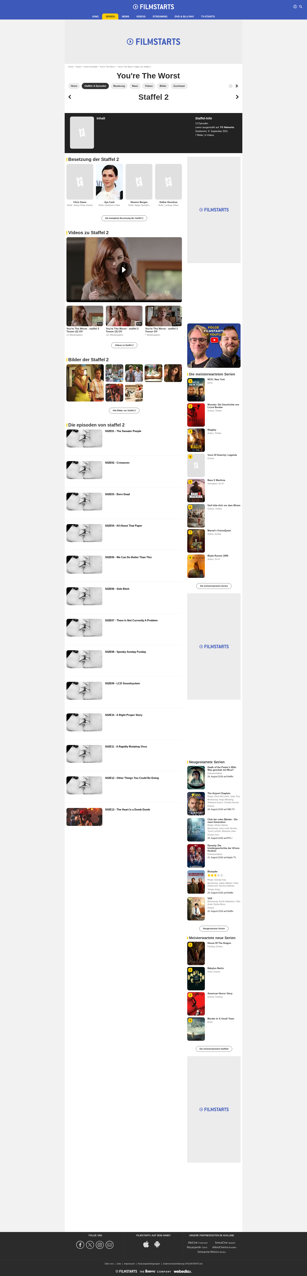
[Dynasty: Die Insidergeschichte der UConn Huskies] (196, 856)
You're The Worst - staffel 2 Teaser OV (161, 330)
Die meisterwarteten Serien (214, 586)
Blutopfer (213, 871)
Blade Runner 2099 (218, 555)
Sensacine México (208, 1251)
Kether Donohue (168, 202)
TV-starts (208, 16)
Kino (95, 16)
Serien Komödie (90, 67)
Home (70, 67)
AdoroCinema (220, 1247)
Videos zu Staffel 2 (88, 232)
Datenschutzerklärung (173, 1264)
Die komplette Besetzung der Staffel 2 (124, 218)
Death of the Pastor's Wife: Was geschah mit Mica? (222, 768)
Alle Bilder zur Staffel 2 (124, 410)
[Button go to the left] (230, 86)
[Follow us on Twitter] (90, 1245)
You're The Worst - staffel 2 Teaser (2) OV (82, 330)
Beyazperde (194, 1247)
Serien (110, 16)
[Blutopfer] (196, 882)
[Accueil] (153, 6)
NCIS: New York (216, 379)
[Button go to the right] (237, 86)
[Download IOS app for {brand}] (148, 1243)
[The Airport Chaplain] (196, 803)
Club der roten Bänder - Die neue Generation (223, 820)
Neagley (212, 429)
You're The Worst (107, 67)
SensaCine (221, 1242)
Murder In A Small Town (221, 1018)
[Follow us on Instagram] (100, 1245)
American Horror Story (220, 993)
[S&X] (196, 908)
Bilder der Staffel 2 (88, 359)
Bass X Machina (216, 480)
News (125, 16)
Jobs (119, 1264)
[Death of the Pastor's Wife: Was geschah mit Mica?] (196, 777)
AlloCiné (193, 1242)
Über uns (109, 1264)
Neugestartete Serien (214, 928)
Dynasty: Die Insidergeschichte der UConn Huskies (223, 848)
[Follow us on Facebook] (80, 1245)
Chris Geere (79, 202)
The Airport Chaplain (219, 793)
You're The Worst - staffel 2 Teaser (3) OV (122, 330)
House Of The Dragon (219, 943)
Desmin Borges (139, 202)
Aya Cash (109, 202)
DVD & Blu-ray (184, 16)
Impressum (129, 1264)
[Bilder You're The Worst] (85, 383)
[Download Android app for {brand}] (159, 1243)
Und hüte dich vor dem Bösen (224, 505)
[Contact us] (110, 1245)
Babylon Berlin (216, 968)
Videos (141, 16)
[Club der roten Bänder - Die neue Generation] (196, 830)
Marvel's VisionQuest (219, 530)
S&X (210, 898)
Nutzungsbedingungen (149, 1264)
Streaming (160, 16)
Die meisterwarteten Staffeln (214, 1049)
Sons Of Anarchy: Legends (222, 455)
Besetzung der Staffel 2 (93, 159)
